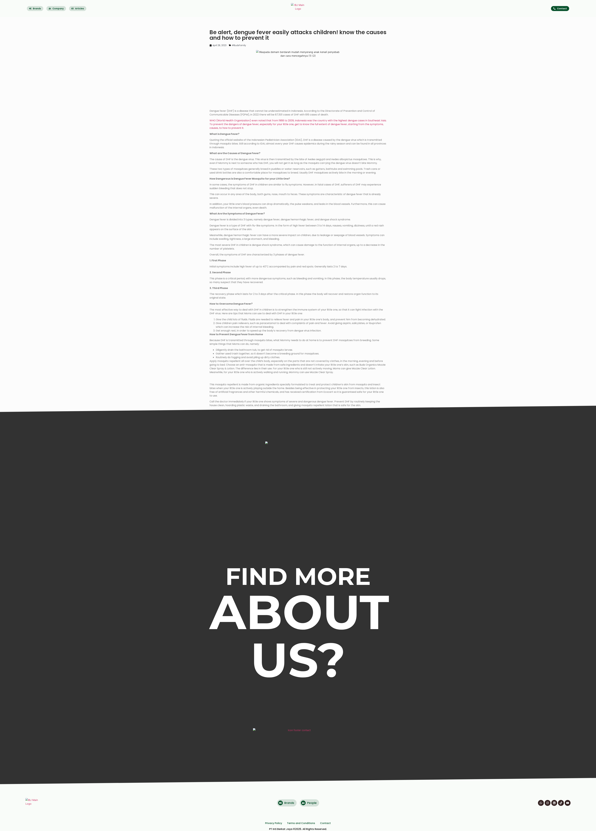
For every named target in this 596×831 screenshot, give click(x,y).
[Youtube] (568, 803)
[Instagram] (548, 803)
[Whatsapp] (541, 803)
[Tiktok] (561, 803)
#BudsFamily (239, 45)
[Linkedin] (554, 803)
